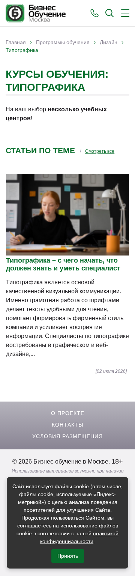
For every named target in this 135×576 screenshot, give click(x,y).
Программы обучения (63, 42)
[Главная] (36, 13)
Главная (16, 42)
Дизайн (108, 42)
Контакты (67, 425)
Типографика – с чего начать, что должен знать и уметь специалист (63, 264)
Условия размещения (67, 436)
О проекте (67, 413)
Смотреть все (99, 151)
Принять (67, 556)
